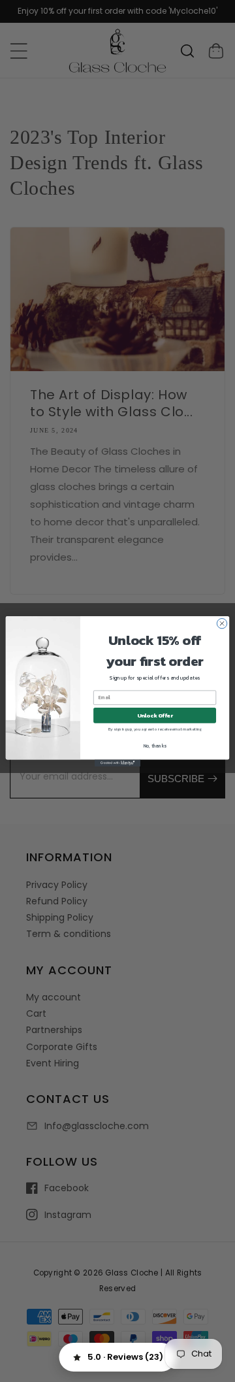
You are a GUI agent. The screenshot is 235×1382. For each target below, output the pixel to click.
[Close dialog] (222, 623)
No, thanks (155, 745)
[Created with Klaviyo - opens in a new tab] (117, 762)
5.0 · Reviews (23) (125, 1357)
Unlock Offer (155, 715)
